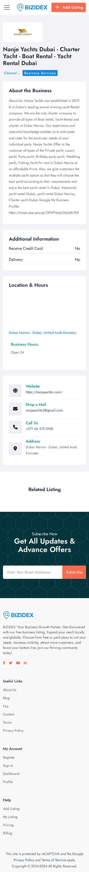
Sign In (8, 765)
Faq (5, 706)
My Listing (10, 816)
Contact (8, 714)
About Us (9, 689)
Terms (7, 722)
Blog (6, 697)
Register (9, 757)
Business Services (40, 73)
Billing (7, 833)
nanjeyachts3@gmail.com (44, 410)
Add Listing (73, 7)
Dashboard (11, 773)
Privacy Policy (13, 730)
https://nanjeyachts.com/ (44, 392)
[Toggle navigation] (7, 7)
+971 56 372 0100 (39, 428)
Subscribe (74, 572)
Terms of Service (54, 859)
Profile (8, 781)
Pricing (8, 824)
